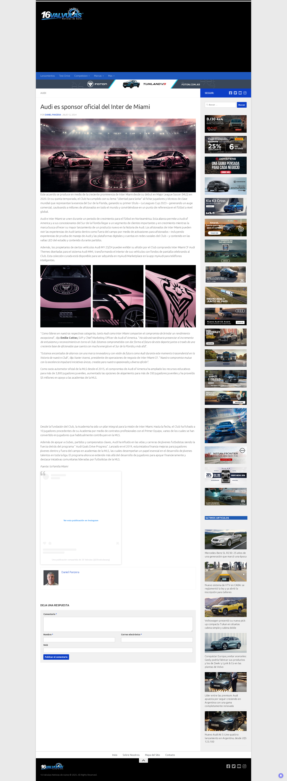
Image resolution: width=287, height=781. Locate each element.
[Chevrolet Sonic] (226, 345)
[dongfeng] (226, 173)
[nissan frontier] (226, 463)
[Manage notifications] (280, 775)
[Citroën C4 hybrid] (226, 504)
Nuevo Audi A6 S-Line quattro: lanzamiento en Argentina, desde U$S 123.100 (225, 738)
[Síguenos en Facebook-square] (230, 93)
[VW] (226, 235)
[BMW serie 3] (226, 442)
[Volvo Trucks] (226, 484)
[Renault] (226, 404)
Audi (43, 93)
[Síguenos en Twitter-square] (235, 93)
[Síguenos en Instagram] (245, 93)
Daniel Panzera (53, 115)
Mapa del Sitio (152, 755)
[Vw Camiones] (226, 366)
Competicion (81, 75)
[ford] (226, 261)
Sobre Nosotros (131, 755)
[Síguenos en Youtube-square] (240, 93)
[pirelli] (226, 152)
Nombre (48, 634)
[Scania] (226, 303)
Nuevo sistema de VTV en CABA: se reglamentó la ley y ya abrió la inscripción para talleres (224, 589)
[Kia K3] (226, 214)
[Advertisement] (143, 50)
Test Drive (64, 75)
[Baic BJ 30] (226, 132)
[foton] (143, 84)
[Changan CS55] (226, 194)
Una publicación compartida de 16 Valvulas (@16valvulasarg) (81, 559)
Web (45, 645)
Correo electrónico (131, 634)
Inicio (114, 755)
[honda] (226, 282)
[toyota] (226, 386)
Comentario (50, 614)
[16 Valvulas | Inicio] (62, 14)
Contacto (170, 755)
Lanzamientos (47, 75)
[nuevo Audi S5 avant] (226, 324)
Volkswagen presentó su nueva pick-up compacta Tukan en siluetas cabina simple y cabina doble (225, 624)
